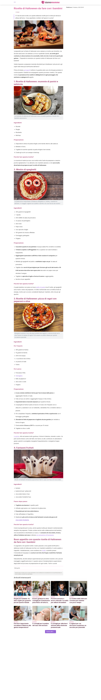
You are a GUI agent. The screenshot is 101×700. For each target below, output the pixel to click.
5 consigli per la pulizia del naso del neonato (40, 624)
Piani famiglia (36, 597)
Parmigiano (19, 376)
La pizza (16, 436)
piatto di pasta (40, 287)
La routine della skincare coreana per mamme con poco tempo (78, 600)
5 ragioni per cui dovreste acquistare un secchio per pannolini (77, 625)
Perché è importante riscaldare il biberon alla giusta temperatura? (22, 625)
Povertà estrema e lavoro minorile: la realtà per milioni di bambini (59, 600)
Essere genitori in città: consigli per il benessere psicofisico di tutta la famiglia (41, 600)
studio (44, 550)
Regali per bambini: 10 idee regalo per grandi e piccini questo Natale (22, 600)
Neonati (71, 597)
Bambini (53, 597)
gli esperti (27, 70)
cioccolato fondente (22, 520)
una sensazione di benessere (45, 535)
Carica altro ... (50, 631)
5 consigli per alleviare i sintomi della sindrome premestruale (59, 625)
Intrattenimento (18, 597)
